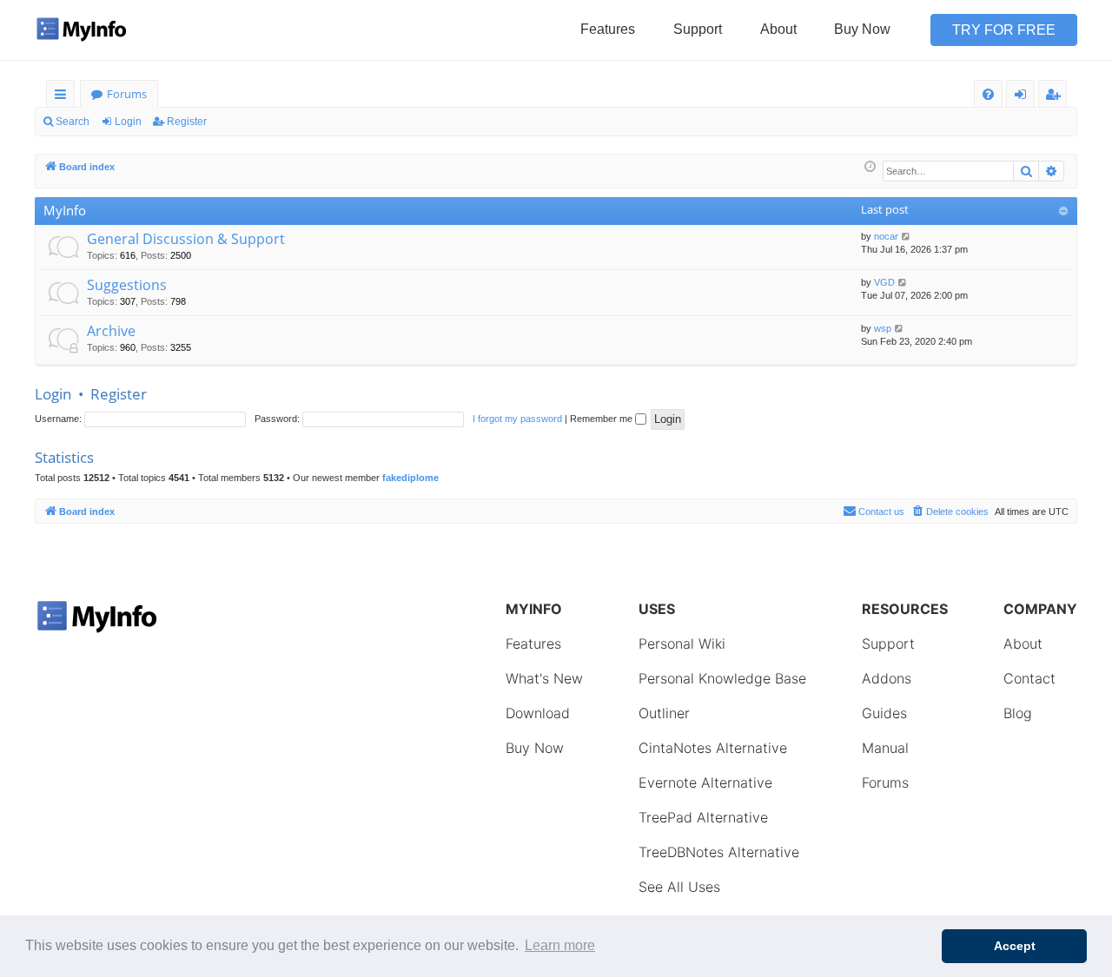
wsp (882, 328)
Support (697, 29)
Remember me (602, 418)
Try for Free (1004, 30)
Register (187, 122)
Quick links (64, 97)
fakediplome (410, 477)
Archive (111, 330)
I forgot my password (517, 418)
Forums (127, 94)
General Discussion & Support (186, 238)
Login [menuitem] (1024, 97)
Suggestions (127, 284)
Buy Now (862, 29)
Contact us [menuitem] (881, 511)
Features (607, 29)
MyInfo (64, 210)
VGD (884, 282)
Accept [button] (1015, 946)
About (778, 29)
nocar (886, 236)
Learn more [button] (560, 945)
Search (72, 122)
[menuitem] (988, 94)
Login (128, 122)
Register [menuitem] (1056, 97)
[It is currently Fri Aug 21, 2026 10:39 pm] (870, 167)
